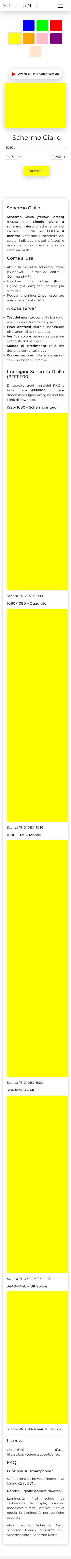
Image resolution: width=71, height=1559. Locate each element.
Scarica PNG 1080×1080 (25, 827)
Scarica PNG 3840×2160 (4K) (29, 1279)
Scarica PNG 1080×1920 (25, 1082)
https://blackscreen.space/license (33, 1454)
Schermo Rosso (45, 1535)
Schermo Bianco (21, 1530)
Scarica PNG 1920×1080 (25, 596)
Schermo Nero (21, 5)
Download (36, 171)
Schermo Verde (19, 1535)
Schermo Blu (52, 1530)
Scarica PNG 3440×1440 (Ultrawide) (34, 1429)
